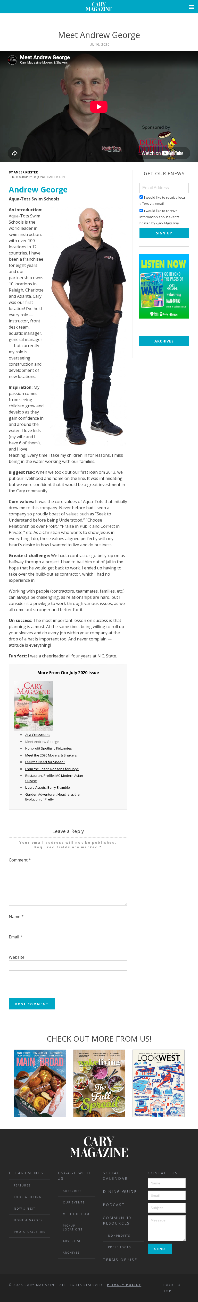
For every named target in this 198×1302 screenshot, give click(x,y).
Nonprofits (119, 1235)
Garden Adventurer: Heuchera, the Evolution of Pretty (52, 797)
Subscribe (72, 1191)
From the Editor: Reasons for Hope (52, 769)
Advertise (72, 1241)
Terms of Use (120, 1259)
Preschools (119, 1247)
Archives (164, 341)
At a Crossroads (37, 734)
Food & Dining (28, 1197)
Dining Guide (120, 1191)
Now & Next (24, 1208)
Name (16, 916)
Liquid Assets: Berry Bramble (47, 787)
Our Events (74, 1202)
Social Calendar (115, 1176)
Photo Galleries (29, 1232)
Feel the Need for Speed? (45, 762)
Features (22, 1185)
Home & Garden (28, 1220)
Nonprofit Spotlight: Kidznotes (48, 748)
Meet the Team (76, 1214)
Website (16, 957)
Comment (20, 860)
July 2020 (78, 672)
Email (15, 937)
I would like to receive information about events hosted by (159, 216)
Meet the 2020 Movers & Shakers (51, 755)
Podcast (114, 1204)
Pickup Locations (72, 1227)
